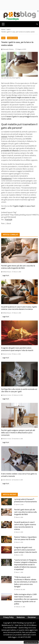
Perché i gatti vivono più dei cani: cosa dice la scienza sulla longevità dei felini (18, 267)
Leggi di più (5, 275)
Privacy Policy (8, 617)
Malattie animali (12, 38)
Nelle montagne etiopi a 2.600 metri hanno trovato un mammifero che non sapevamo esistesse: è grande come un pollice (26, 599)
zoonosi (4, 136)
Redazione (21, 617)
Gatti (3, 38)
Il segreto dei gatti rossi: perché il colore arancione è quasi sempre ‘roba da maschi (17, 349)
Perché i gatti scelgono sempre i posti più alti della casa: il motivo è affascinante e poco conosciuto (18, 432)
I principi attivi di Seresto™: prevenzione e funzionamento (25, 500)
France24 (8, 219)
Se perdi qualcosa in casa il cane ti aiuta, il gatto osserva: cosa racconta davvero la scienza (19, 308)
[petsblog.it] (19, 15)
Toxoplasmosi (6, 178)
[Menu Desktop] (3, 24)
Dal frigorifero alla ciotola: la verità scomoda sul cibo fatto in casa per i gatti (19, 390)
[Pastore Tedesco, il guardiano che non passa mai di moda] (6, 539)
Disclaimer (32, 617)
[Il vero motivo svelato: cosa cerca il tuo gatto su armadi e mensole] (19, 458)
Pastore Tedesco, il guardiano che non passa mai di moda (25, 538)
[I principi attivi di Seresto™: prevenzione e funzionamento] (6, 501)
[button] (37, 24)
